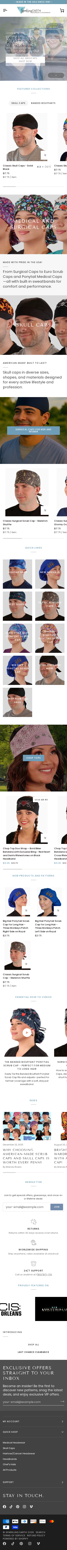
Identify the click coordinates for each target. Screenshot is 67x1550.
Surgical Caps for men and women (33, 430)
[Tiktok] (11, 1506)
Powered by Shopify (15, 1538)
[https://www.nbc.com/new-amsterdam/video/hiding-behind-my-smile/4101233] (33, 1309)
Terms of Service (14, 1535)
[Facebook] (4, 1506)
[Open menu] (8, 10)
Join (56, 1206)
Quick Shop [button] (10, 1431)
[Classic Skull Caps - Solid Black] (27, 137)
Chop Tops (33, 757)
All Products (9, 1470)
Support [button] (8, 1482)
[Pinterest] (17, 1506)
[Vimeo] (31, 1506)
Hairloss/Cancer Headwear (19, 1453)
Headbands (10, 1459)
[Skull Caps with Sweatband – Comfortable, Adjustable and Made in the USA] (33, 325)
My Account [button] (11, 1421)
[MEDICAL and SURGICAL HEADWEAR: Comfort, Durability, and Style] (33, 224)
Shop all (33, 1344)
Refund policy (36, 1535)
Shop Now (25, 61)
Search (40, 1532)
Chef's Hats (9, 1464)
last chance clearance (33, 1352)
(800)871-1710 (44, 1274)
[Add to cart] (45, 155)
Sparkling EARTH (16, 1532)
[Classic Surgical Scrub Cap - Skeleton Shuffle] (27, 492)
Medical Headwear (14, 1442)
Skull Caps (9, 1448)
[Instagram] (24, 1506)
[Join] (61, 1401)
